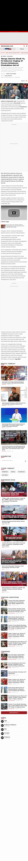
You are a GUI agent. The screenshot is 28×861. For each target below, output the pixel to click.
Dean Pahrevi (8, 75)
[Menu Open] (26, 46)
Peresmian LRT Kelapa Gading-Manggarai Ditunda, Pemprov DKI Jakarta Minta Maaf (15, 226)
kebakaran (23, 106)
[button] (14, 213)
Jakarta (3, 101)
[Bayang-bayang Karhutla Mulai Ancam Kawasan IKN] (14, 512)
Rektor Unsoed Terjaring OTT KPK (13, 52)
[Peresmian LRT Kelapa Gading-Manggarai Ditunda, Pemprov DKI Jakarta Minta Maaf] (3, 226)
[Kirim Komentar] (25, 461)
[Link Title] (2, 56)
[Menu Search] (24, 46)
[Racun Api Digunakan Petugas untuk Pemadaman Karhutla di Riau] (14, 557)
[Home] (7, 46)
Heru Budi (17, 103)
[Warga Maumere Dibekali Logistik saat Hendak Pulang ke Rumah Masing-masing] (14, 579)
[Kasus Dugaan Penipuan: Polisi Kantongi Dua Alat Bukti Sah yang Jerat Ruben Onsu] (14, 394)
